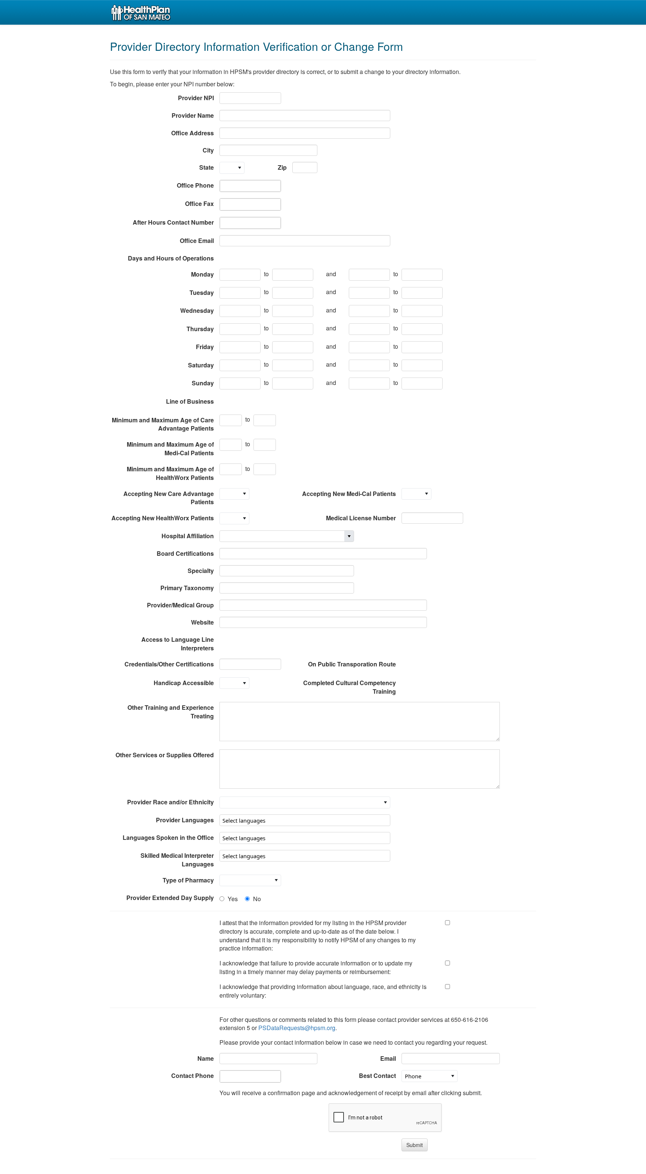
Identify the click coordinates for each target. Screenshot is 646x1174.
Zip (282, 167)
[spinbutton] (231, 420)
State (206, 167)
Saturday (201, 365)
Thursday (200, 328)
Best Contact (377, 1075)
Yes (233, 899)
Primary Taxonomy (187, 587)
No (257, 899)
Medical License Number (361, 518)
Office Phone (195, 185)
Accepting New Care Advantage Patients (168, 497)
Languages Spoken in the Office (168, 837)
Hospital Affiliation (188, 535)
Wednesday (197, 310)
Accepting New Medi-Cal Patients (349, 493)
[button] (239, 167)
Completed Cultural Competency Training (349, 687)
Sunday (203, 383)
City (208, 150)
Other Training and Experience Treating (170, 711)
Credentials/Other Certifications (169, 664)
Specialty (201, 570)
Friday (205, 346)
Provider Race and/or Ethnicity (170, 802)
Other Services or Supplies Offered (165, 755)
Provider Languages (185, 820)
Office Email (197, 240)
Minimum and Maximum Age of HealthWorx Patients (170, 473)
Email (388, 1058)
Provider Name (193, 115)
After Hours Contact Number (173, 222)
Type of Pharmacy (188, 880)
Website (202, 622)
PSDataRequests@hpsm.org (296, 1027)
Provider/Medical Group (180, 605)
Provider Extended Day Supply (170, 897)
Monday (202, 274)
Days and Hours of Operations (171, 258)
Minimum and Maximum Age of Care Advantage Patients (163, 424)
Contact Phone (192, 1075)
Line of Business (190, 401)
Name (205, 1058)
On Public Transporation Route (352, 664)
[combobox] (250, 98)
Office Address (192, 133)
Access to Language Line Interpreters (177, 643)
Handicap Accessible (184, 682)
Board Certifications (185, 553)
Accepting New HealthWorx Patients (162, 518)
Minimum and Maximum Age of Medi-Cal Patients (170, 448)
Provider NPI (196, 97)
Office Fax (199, 203)
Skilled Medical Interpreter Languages (177, 859)
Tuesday (202, 292)
